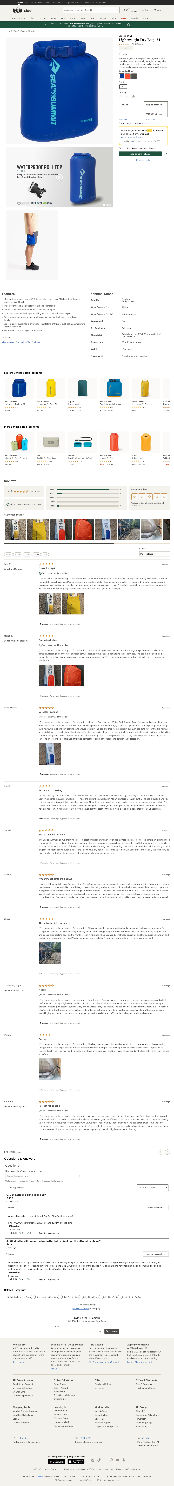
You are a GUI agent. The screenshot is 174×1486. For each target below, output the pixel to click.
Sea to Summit (126, 36)
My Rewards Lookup (22, 1388)
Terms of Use (28, 1476)
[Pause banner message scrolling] (128, 24)
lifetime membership (138, 141)
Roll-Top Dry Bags (18, 31)
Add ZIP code (149, 119)
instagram (93, 1460)
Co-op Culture (101, 1415)
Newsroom (141, 1419)
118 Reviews (35, 491)
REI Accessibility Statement (108, 1480)
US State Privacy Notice (89, 1476)
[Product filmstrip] (87, 529)
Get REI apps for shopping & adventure (66, 1456)
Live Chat (146, 1438)
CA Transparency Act (63, 1480)
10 (86, 493)
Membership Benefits (23, 1395)
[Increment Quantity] (133, 96)
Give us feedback (80, 1308)
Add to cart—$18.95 (140, 154)
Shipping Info (60, 1399)
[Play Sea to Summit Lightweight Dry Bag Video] (59, 177)
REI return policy (143, 160)
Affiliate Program (102, 1422)
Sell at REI (99, 1419)
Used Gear (17, 1419)
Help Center (22, 1438)
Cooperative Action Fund (147, 1415)
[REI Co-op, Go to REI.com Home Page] (17, 10)
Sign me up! (111, 1331)
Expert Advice (60, 1414)
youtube (118, 1460)
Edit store (123, 119)
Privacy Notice (69, 1476)
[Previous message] (45, 24)
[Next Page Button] (167, 1152)
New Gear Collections (23, 1415)
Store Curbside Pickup (64, 1395)
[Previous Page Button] (160, 1152)
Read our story (19, 1362)
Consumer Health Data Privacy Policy (119, 1476)
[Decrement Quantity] (121, 96)
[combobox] (91, 10)
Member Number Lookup (25, 1411)
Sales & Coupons (144, 1384)
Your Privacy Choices (50, 1476)
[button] (59, 90)
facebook (105, 1460)
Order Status (60, 1384)
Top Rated (126, 48)
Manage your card (143, 1362)
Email (57, 1326)
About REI (140, 1411)
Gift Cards (99, 1388)
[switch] (8, 554)
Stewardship (141, 1426)
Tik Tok (99, 1460)
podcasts (124, 1460)
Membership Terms (84, 1480)
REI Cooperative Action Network (104, 1362)
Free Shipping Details (145, 1388)
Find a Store (85, 1438)
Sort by (142, 549)
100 (86, 489)
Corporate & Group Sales (106, 1426)
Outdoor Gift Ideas (103, 1384)
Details (144, 123)
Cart (159, 10)
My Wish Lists (19, 1391)
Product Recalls (144, 1476)
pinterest (111, 1460)
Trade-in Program (21, 1422)
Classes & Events (61, 1418)
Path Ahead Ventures (63, 1426)
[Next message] (124, 24)
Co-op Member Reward (132, 137)
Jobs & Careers (102, 1411)
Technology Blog (144, 1422)
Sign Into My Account (23, 1384)
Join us (54, 1368)
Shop (27, 10)
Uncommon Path (61, 1422)
